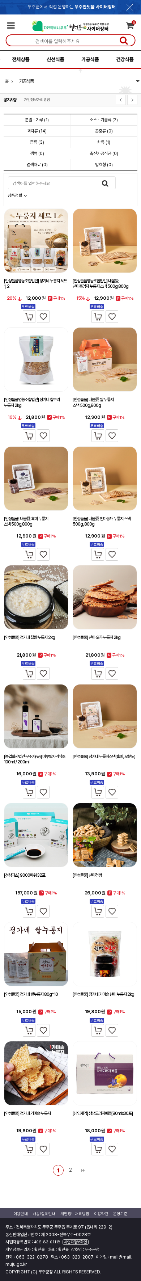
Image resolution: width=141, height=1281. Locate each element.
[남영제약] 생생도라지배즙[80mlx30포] (103, 1113)
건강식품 (121, 59)
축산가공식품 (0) (104, 153)
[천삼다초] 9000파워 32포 (24, 875)
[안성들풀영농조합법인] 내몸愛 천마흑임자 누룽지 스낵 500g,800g (100, 283)
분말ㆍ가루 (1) (37, 119)
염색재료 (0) (37, 164)
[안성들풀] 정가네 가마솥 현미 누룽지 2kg (103, 994)
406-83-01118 (47, 1242)
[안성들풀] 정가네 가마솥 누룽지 (27, 1113)
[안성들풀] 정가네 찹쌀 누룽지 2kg (29, 637)
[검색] (123, 40)
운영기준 (120, 1214)
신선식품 (52, 59)
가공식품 (86, 59)
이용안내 (20, 1214)
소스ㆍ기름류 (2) (104, 119)
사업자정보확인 (75, 1242)
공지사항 (10, 99)
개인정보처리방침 (37, 99)
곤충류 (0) (104, 131)
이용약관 (101, 1214)
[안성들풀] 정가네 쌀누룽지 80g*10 (31, 994)
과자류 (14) (37, 131)
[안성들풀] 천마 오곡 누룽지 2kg (96, 637)
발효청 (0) (104, 164)
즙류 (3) (37, 142)
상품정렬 (15, 195)
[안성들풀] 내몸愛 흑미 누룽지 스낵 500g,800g (26, 521)
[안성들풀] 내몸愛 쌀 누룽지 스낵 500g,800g (93, 402)
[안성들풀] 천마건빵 (87, 875)
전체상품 (17, 59)
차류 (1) (103, 142)
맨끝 (82, 1170)
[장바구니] (29, 316)
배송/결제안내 (44, 1214)
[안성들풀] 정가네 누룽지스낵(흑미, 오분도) (104, 756)
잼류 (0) (37, 153)
